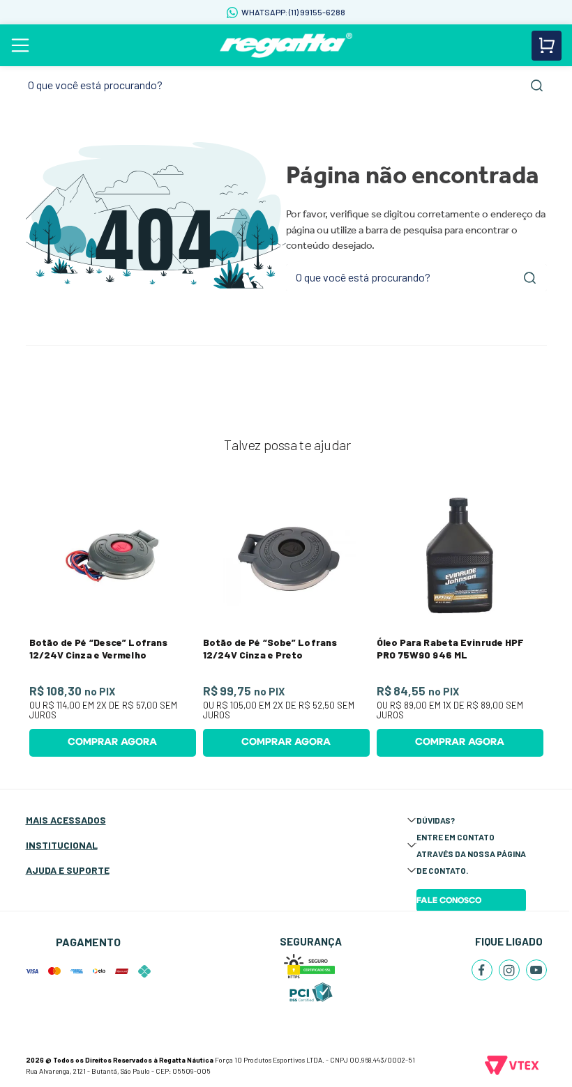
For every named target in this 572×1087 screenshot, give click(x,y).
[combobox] (286, 85)
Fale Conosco (448, 900)
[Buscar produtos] (537, 85)
